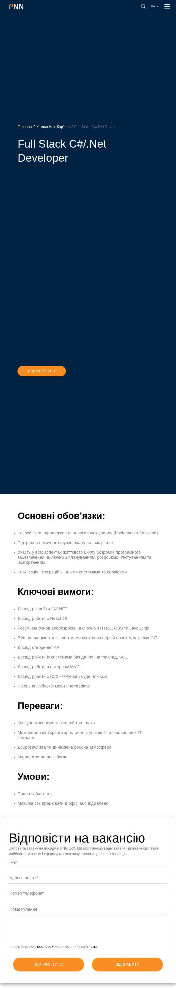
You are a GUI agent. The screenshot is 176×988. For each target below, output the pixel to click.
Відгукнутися (41, 371)
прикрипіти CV (48, 964)
